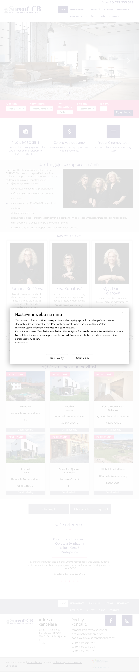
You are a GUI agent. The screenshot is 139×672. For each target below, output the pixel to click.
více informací (21, 343)
